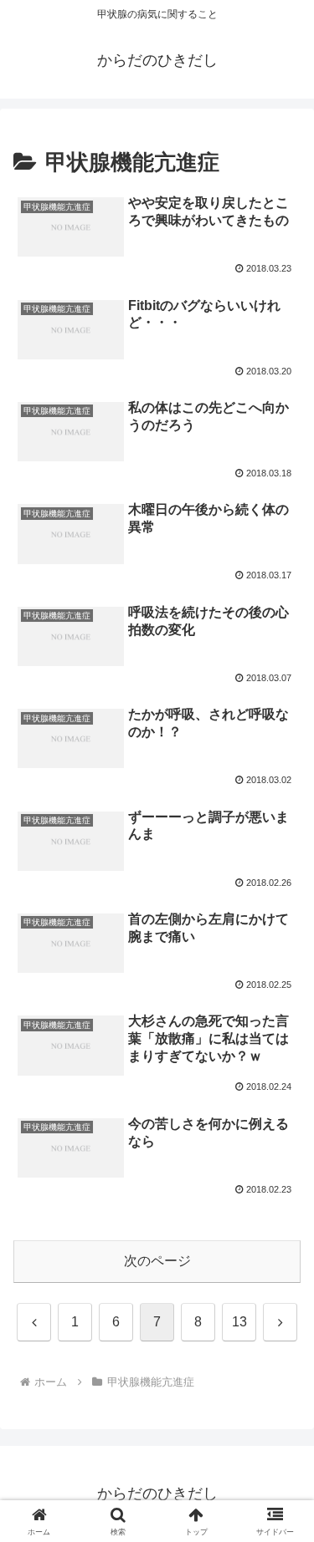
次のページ (157, 1261)
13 (239, 1322)
